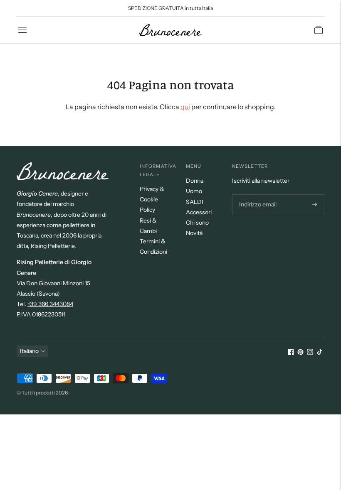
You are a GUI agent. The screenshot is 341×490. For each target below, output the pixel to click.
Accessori (199, 212)
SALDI (194, 202)
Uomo (194, 191)
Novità (194, 233)
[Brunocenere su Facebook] (291, 353)
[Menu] (22, 30)
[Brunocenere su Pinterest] (300, 353)
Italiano (29, 351)
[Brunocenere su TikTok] (319, 353)
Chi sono (197, 222)
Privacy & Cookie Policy (152, 199)
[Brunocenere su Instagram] (310, 353)
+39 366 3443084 (50, 304)
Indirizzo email (256, 194)
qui (185, 107)
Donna (194, 180)
